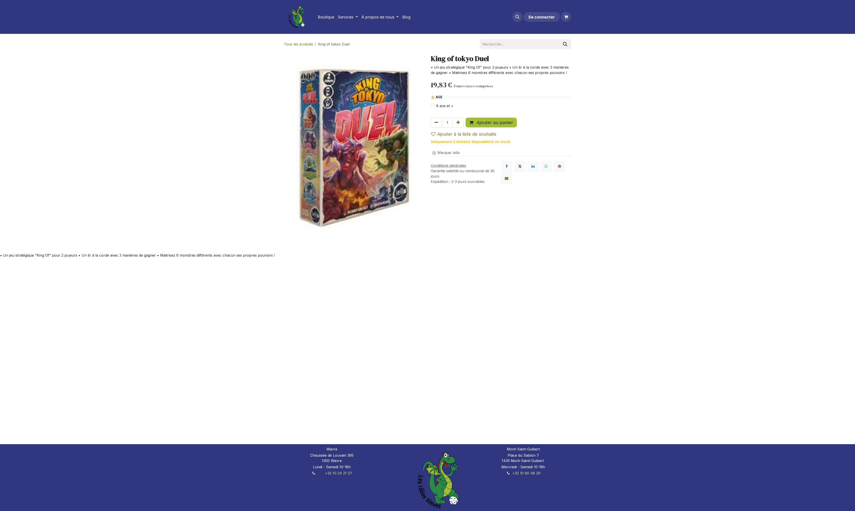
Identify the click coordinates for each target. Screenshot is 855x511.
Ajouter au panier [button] (494, 122)
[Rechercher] (565, 44)
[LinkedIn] (533, 166)
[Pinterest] (559, 166)
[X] (520, 166)
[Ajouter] (458, 122)
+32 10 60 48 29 (526, 473)
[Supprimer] (436, 122)
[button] (517, 17)
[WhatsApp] (546, 166)
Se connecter (541, 17)
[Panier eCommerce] (566, 17)
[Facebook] (506, 166)
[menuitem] (326, 17)
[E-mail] (506, 178)
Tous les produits (298, 44)
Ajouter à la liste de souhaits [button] (466, 134)
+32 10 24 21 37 (338, 473)
